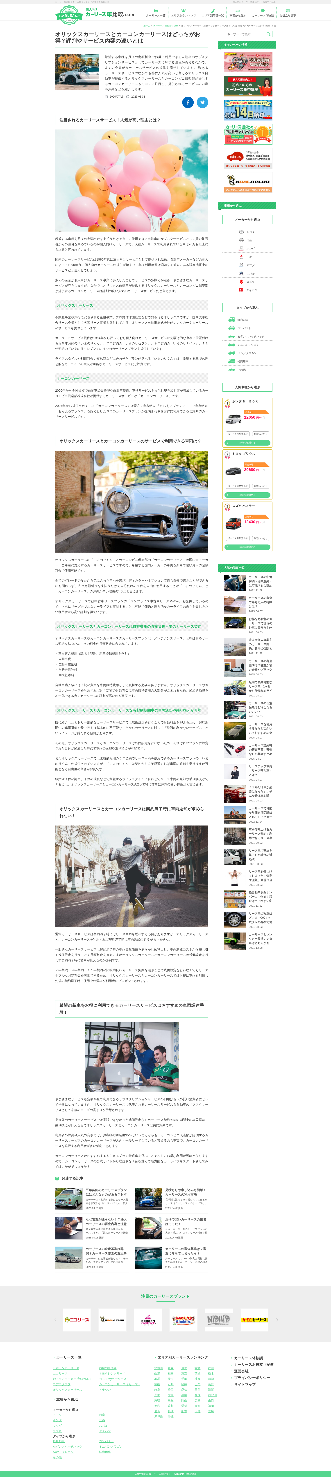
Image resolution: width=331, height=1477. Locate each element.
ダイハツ (251, 290)
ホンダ (251, 248)
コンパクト (244, 328)
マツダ (251, 265)
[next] (276, 1320)
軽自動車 (242, 319)
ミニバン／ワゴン (248, 344)
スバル (251, 273)
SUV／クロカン (247, 353)
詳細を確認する (247, 442)
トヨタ (251, 232)
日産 (249, 240)
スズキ (251, 281)
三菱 (249, 257)
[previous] (54, 1320)
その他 (241, 369)
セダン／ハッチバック (251, 336)
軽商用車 (242, 361)
